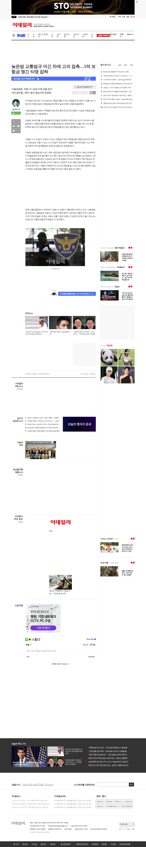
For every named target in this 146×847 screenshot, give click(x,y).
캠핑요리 (100, 806)
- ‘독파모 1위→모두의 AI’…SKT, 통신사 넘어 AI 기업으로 (29, 807)
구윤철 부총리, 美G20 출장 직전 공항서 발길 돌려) (42, 431)
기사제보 (113, 844)
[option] (54, 17)
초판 (127, 17)
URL (18, 131)
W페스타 (118, 801)
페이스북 (13, 121)
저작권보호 (94, 844)
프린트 (18, 126)
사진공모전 (128, 801)
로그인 (132, 17)
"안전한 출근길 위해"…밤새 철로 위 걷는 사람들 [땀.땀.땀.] (109, 751)
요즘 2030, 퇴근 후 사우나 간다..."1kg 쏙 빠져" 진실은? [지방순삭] (111, 762)
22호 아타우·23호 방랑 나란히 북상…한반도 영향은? (107, 758)
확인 (131, 784)
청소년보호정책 (65, 844)
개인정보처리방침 (124, 844)
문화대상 (100, 801)
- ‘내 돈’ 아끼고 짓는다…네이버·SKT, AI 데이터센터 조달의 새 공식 (30, 800)
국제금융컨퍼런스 (112, 806)
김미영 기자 (16, 109)
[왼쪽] (52, 442)
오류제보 (104, 844)
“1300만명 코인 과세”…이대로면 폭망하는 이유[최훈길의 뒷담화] (111, 748)
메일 (13, 126)
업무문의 (43, 844)
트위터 (18, 121)
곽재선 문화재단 (126, 806)
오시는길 (34, 844)
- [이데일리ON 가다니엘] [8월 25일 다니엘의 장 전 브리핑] (72, 800)
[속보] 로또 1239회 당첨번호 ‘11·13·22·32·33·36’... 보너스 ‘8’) (45, 428)
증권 (125, 65)
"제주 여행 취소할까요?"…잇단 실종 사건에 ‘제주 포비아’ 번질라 (111, 755)
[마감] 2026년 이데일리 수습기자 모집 (34, 785)
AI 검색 (20, 35)
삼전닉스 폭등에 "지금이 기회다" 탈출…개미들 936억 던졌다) (46, 418)
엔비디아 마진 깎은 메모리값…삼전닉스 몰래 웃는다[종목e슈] (110, 765)
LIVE (14, 17)
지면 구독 (92, 374)
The (130, 34)
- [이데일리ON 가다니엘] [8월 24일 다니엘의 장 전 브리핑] (72, 804)
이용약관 (52, 844)
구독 (119, 17)
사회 (33, 35)
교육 (52, 35)
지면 (123, 17)
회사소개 (16, 844)
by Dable (20, 475)
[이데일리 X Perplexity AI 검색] (53, 79)
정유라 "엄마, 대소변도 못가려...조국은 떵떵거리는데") (44, 424)
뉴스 (119, 65)
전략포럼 (109, 801)
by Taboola (20, 389)
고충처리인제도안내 (82, 844)
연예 (131, 65)
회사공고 (25, 844)
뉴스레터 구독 (84, 374)
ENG (113, 17)
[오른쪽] (55, 442)
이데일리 (33, 25)
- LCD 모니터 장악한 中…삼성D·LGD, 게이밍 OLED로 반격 (30, 804)
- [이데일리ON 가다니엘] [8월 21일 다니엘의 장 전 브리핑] (72, 807)
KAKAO (13, 131)
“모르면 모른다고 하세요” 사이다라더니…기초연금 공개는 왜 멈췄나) (48, 421)
